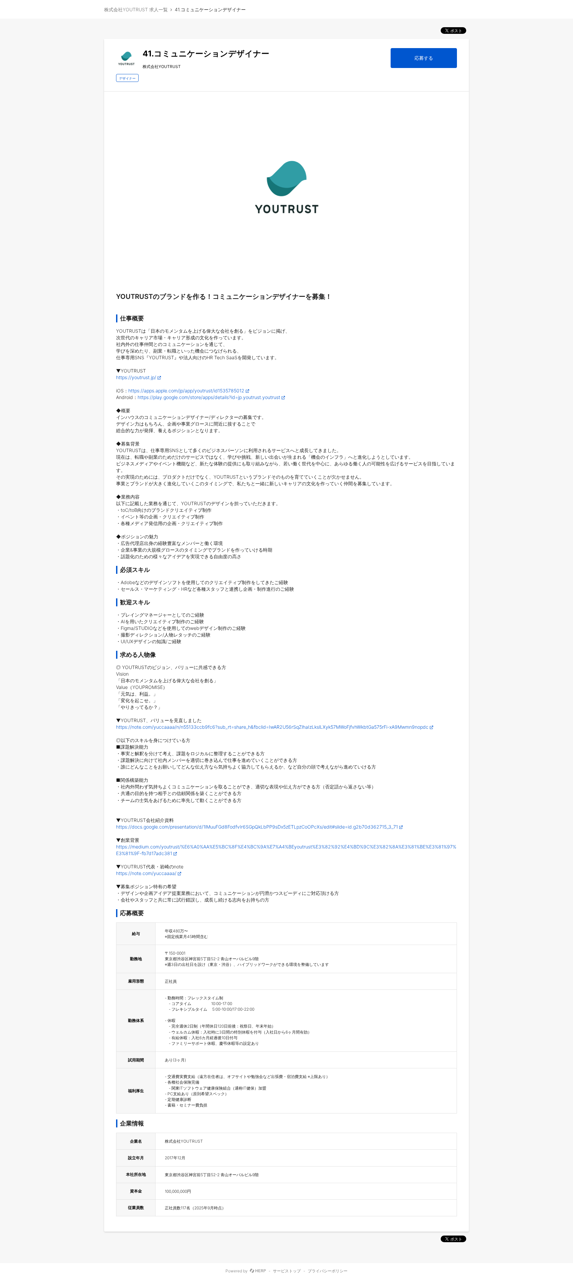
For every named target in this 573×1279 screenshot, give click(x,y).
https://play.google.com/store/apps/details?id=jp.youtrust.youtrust (209, 397)
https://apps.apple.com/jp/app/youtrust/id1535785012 (186, 390)
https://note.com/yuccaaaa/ (146, 873)
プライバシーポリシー (328, 1271)
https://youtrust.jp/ (136, 377)
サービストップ (287, 1271)
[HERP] (258, 1271)
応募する (423, 58)
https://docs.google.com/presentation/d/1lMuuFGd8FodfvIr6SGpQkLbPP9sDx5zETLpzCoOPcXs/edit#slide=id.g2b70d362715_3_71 (257, 827)
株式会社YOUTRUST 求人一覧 (136, 9)
